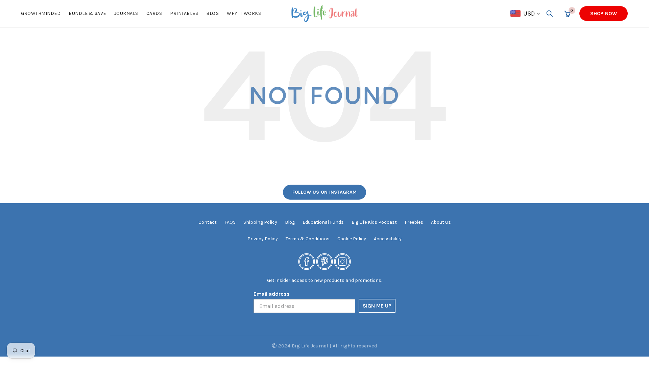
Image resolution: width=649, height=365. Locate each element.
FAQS (230, 222)
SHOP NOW (603, 13)
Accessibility (388, 239)
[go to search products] (549, 13)
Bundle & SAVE (87, 13)
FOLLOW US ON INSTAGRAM (324, 192)
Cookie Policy (351, 239)
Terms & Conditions (308, 239)
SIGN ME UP (377, 305)
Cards (154, 13)
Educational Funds (323, 222)
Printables (184, 13)
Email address (272, 294)
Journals (126, 13)
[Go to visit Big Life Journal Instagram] (342, 261)
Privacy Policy (262, 239)
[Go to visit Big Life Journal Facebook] (306, 261)
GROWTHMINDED (41, 13)
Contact (207, 222)
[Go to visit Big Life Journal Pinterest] (324, 261)
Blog (212, 13)
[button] (525, 13)
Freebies (414, 222)
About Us (441, 222)
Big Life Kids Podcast (374, 222)
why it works (244, 13)
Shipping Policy (260, 222)
